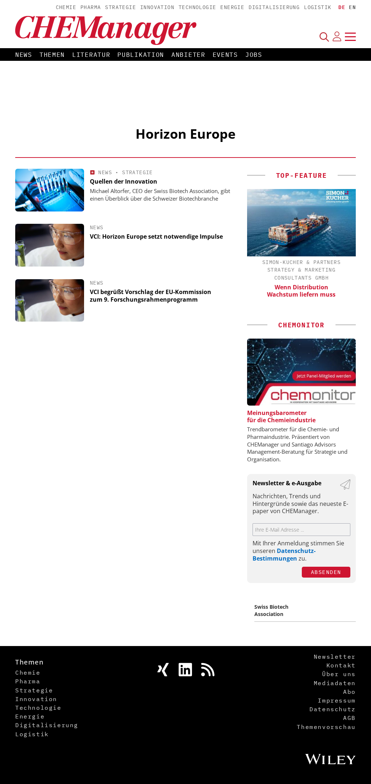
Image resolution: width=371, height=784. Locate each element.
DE (341, 7)
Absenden (326, 572)
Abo (349, 691)
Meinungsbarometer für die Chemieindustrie (281, 416)
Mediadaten (335, 683)
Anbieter (188, 55)
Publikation (140, 55)
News (23, 55)
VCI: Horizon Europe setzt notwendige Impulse (156, 236)
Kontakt (341, 665)
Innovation (157, 7)
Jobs (253, 55)
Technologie (197, 7)
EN (352, 7)
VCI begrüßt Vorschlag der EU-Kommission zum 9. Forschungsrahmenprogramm (150, 295)
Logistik (317, 7)
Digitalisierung (274, 7)
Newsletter (335, 656)
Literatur (91, 55)
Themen (52, 55)
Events (225, 55)
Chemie (66, 7)
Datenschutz (332, 709)
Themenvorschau (326, 726)
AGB (349, 717)
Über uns (339, 674)
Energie (232, 7)
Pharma (90, 7)
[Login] (337, 36)
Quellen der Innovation (123, 181)
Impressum (336, 700)
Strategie (120, 7)
